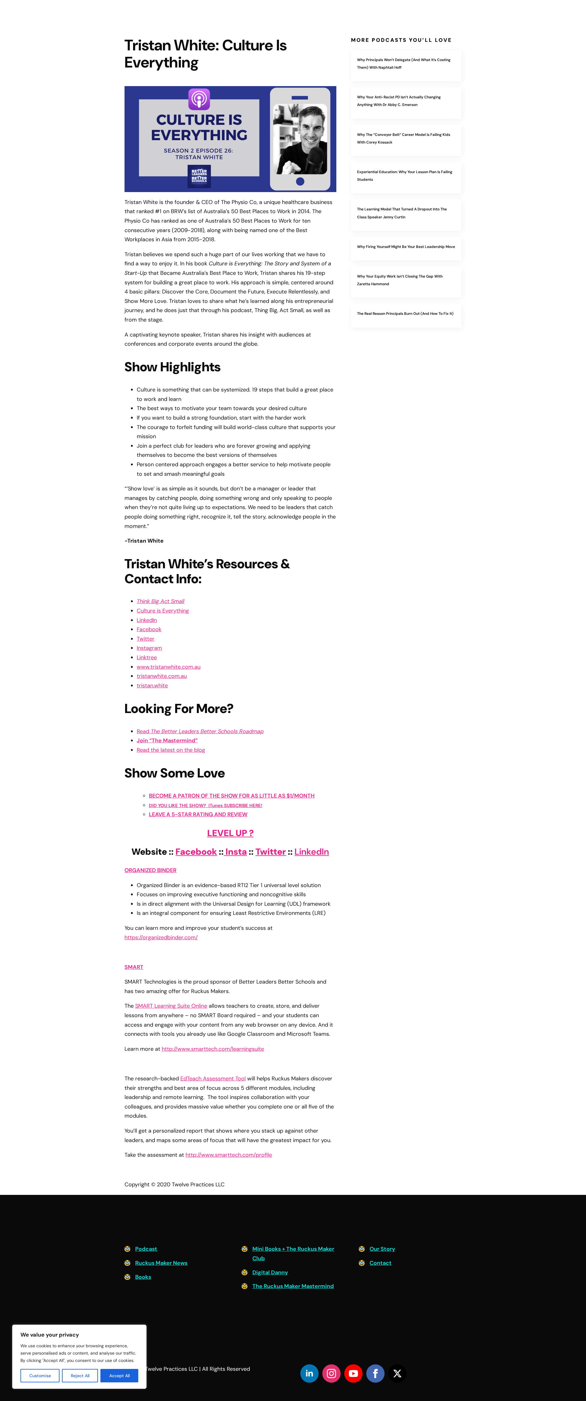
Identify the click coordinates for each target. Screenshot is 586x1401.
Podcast (146, 1249)
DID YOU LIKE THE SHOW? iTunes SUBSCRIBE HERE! (205, 805)
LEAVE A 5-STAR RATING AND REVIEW (198, 814)
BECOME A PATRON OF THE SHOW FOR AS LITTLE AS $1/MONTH (232, 795)
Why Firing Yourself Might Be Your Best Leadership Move (406, 246)
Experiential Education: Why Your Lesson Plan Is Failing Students (404, 175)
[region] (79, 1357)
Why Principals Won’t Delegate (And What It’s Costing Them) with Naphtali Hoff (403, 63)
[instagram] (331, 1373)
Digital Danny (270, 1272)
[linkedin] (309, 1373)
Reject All (80, 1375)
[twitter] (397, 1373)
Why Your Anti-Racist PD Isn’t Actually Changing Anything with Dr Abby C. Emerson (399, 101)
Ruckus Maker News (161, 1263)
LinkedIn (312, 851)
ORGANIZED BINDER (150, 870)
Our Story (382, 1249)
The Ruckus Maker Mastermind (293, 1286)
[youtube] (353, 1373)
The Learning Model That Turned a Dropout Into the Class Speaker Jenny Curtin (402, 213)
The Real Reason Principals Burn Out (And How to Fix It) (405, 313)
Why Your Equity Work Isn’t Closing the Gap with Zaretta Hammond (400, 280)
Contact (381, 1263)
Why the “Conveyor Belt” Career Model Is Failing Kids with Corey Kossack (403, 138)
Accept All (119, 1375)
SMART (134, 967)
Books (143, 1277)
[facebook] (375, 1373)
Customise (40, 1375)
